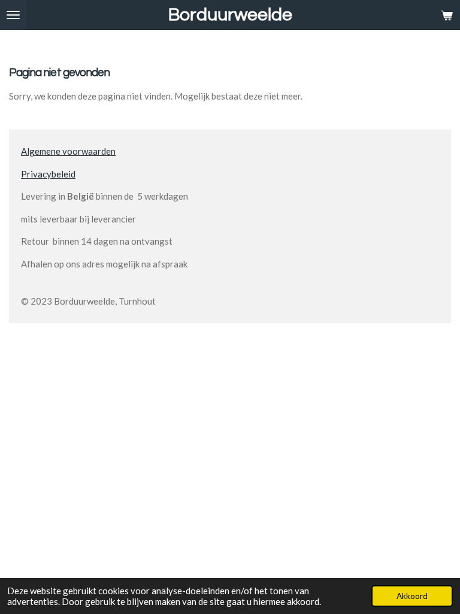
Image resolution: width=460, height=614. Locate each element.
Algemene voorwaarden (68, 151)
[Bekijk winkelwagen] (447, 15)
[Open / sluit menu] (13, 15)
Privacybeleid (48, 173)
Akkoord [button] (412, 596)
